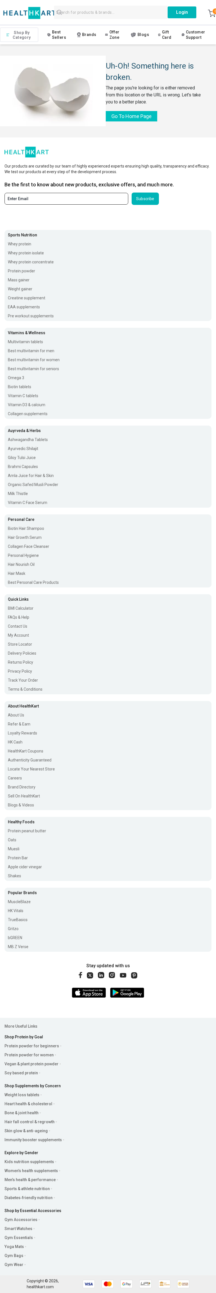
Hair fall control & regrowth (29, 1122)
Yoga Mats (14, 1246)
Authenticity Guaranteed (29, 760)
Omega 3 (16, 378)
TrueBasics (18, 919)
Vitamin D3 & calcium (26, 405)
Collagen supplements (28, 414)
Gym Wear (13, 1264)
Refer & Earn (19, 724)
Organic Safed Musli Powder (33, 484)
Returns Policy (20, 662)
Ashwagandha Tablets (28, 439)
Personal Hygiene (23, 555)
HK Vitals (15, 910)
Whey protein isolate (26, 253)
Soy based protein (21, 1073)
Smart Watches (18, 1228)
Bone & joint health (21, 1113)
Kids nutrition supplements (29, 1161)
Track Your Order (23, 680)
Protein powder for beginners (31, 1046)
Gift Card (167, 35)
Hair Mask (16, 573)
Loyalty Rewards (22, 733)
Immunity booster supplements (33, 1140)
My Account (18, 635)
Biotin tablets (19, 387)
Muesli (13, 849)
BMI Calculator (20, 608)
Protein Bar (18, 858)
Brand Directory (21, 787)
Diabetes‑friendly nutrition (28, 1197)
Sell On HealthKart (24, 796)
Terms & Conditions (25, 689)
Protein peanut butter (27, 831)
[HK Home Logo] (29, 13)
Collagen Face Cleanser (28, 546)
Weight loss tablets (21, 1095)
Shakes (14, 876)
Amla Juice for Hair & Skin (31, 475)
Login (182, 12)
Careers (15, 778)
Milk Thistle (18, 493)
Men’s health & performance (30, 1179)
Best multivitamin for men (31, 351)
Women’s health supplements (31, 1170)
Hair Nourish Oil (21, 564)
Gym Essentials (18, 1237)
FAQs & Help (18, 617)
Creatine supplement (26, 298)
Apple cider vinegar (25, 867)
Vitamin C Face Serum (27, 502)
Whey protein (19, 244)
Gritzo (13, 928)
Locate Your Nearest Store (31, 769)
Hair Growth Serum (25, 537)
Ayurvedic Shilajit (23, 448)
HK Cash (15, 742)
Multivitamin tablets (25, 342)
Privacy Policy (20, 671)
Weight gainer (20, 289)
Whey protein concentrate (31, 262)
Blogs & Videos (21, 805)
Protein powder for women (29, 1055)
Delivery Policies (22, 653)
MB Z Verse (18, 946)
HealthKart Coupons (25, 751)
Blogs (143, 34)
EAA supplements (24, 307)
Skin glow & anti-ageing (26, 1131)
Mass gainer (19, 280)
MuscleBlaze (19, 901)
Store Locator (20, 644)
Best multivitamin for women (34, 360)
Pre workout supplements (31, 316)
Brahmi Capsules (23, 466)
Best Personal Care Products (33, 582)
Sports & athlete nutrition (27, 1188)
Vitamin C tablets (23, 396)
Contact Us (17, 626)
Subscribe (145, 198)
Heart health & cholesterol (28, 1104)
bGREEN (15, 937)
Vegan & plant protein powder (31, 1064)
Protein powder (21, 271)
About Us (16, 715)
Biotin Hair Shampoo (26, 528)
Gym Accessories (20, 1219)
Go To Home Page (131, 116)
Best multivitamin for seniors (33, 369)
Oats (12, 840)
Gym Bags (13, 1255)
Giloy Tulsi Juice (22, 457)
